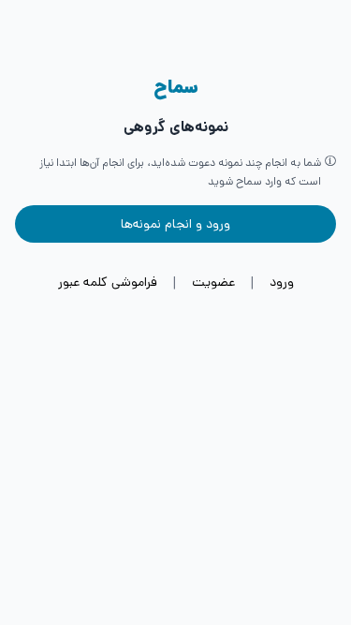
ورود (282, 282)
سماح (176, 87)
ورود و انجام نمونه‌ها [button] (175, 224)
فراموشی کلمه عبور (107, 282)
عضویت (213, 282)
